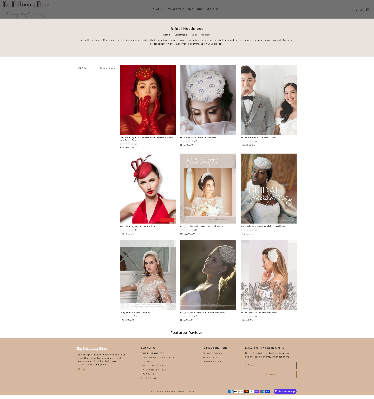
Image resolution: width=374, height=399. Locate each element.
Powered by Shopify (186, 391)
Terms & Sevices (213, 361)
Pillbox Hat (148, 378)
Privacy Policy (212, 353)
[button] (214, 9)
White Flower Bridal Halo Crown (259, 137)
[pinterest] (78, 370)
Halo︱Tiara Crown (153, 366)
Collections (181, 34)
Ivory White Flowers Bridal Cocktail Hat (263, 226)
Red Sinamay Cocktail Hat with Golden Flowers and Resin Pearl (146, 138)
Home (166, 34)
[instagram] (84, 370)
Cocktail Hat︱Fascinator (158, 357)
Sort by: (82, 68)
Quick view (147, 132)
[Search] (355, 9)
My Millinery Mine (167, 391)
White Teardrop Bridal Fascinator (259, 312)
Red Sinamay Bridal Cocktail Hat (138, 226)
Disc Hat (146, 361)
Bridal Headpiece (152, 353)
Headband (147, 374)
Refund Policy (212, 357)
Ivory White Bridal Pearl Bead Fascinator (203, 312)
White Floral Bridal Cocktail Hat (198, 137)
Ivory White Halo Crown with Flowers (201, 226)
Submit (270, 375)
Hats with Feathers (154, 370)
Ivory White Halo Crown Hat (135, 312)
